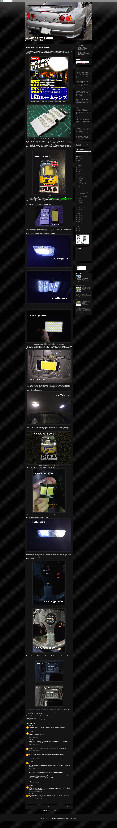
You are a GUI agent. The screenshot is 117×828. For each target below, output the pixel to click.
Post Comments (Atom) (51, 810)
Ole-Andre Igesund (33, 770)
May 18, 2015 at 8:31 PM (34, 728)
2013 (79, 169)
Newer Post (29, 806)
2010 (79, 163)
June (80, 198)
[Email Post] (39, 718)
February (81, 176)
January (81, 174)
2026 (79, 230)
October (81, 205)
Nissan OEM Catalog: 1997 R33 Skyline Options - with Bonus (83, 92)
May (80, 182)
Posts (79, 266)
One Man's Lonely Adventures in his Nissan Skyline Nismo (83, 53)
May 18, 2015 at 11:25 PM (34, 737)
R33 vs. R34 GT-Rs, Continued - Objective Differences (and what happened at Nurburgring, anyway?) (83, 304)
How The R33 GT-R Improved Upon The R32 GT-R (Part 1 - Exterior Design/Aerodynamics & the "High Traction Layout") (83, 290)
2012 (79, 167)
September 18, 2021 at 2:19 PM (35, 791)
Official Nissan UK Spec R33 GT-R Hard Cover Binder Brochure (83, 137)
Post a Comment (31, 800)
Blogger (75, 818)
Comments (80, 268)
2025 (79, 228)
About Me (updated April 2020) (82, 72)
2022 (79, 223)
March (80, 178)
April (80, 180)
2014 (79, 171)
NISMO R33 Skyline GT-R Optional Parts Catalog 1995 (82, 110)
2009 (79, 162)
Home (49, 806)
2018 (79, 215)
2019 (79, 217)
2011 (79, 165)
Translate (86, 63)
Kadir (30, 725)
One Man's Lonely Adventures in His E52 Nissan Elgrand (83, 48)
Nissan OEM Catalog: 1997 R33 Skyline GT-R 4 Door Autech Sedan (83, 99)
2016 (79, 211)
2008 (79, 160)
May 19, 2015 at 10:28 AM (34, 758)
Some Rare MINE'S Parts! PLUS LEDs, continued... (83, 192)
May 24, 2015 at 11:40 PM (34, 782)
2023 (79, 224)
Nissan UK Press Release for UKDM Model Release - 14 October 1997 (82, 133)
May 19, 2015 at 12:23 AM (34, 744)
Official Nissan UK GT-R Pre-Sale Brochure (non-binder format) (83, 129)
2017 (79, 213)
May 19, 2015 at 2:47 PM (34, 768)
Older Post (69, 806)
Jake (30, 785)
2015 (79, 173)
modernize (39, 719)
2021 (79, 221)
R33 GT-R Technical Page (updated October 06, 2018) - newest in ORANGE (82, 81)
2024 (79, 226)
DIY (30, 719)
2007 (79, 158)
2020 (79, 219)
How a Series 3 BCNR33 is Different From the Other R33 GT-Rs (86, 277)
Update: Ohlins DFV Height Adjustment (83, 184)
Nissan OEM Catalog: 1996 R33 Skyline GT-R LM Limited (83, 106)
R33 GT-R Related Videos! (82, 74)
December (81, 209)
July (80, 200)
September (81, 204)
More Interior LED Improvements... (83, 196)
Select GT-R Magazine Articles (82, 119)
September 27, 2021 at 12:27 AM (35, 798)
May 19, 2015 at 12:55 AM (34, 750)
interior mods (33, 719)
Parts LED (43, 719)
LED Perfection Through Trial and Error (83, 188)
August (80, 202)
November (81, 207)
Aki (30, 731)
